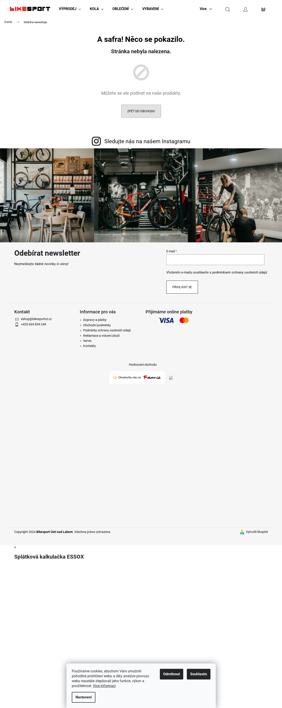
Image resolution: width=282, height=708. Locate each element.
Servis (87, 341)
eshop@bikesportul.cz (36, 319)
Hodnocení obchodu (143, 364)
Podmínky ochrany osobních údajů (107, 330)
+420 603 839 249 (33, 324)
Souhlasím (198, 674)
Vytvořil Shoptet (257, 532)
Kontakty (89, 346)
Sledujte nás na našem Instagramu (147, 141)
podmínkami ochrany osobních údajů (239, 272)
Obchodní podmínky (97, 325)
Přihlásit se (182, 287)
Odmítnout (171, 674)
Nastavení (84, 697)
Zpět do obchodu (141, 111)
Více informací (104, 686)
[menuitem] (69, 9)
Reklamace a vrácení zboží (101, 335)
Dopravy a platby (95, 320)
